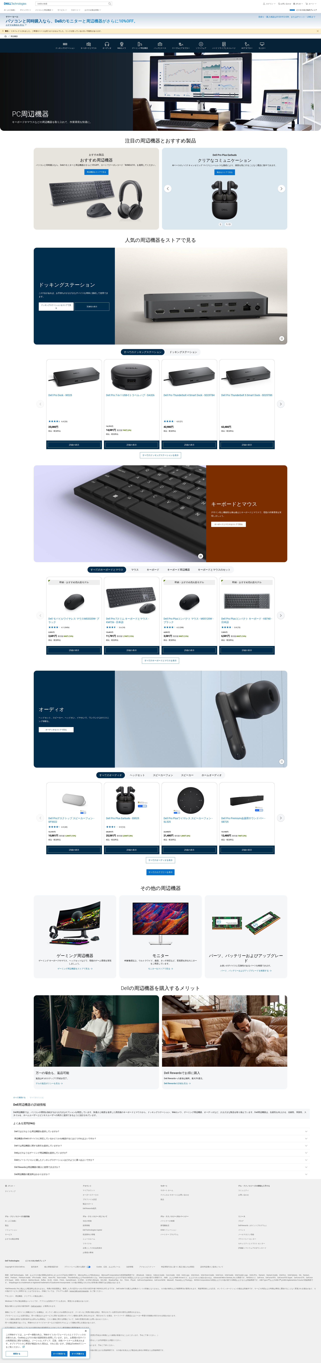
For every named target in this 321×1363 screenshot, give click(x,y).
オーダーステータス (91, 1195)
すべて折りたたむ (37, 1098)
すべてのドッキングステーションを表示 (160, 455)
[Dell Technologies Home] (15, 3)
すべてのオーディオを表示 (160, 860)
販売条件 (34, 1267)
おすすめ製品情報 (12, 1239)
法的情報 (129, 1267)
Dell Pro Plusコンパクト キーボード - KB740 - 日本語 (246, 620)
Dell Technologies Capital (92, 1230)
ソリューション (11, 1230)
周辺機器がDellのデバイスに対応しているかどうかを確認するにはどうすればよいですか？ (55, 1138)
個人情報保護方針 (51, 1267)
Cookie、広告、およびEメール (108, 1267)
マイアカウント (89, 1190)
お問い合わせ (243, 1195)
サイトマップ (10, 1191)
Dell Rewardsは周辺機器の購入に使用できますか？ (37, 1167)
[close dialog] (317, 31)
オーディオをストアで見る (56, 730)
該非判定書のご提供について (211, 1267)
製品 (7, 1225)
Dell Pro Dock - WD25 (60, 395)
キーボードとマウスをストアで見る (228, 524)
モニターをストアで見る (159, 968)
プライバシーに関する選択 (75, 1267)
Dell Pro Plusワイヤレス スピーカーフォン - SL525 (188, 820)
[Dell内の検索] (110, 4)
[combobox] (73, 4)
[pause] (220, 224)
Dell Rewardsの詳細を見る (176, 1083)
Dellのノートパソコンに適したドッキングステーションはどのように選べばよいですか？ (54, 1160)
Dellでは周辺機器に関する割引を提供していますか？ (38, 1145)
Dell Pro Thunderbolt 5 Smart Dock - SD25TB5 (246, 395)
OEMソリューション (168, 1230)
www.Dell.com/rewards (79, 1291)
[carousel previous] (168, 188)
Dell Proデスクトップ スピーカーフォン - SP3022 (71, 820)
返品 (162, 1199)
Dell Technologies (12, 1261)
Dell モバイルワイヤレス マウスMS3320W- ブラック (73, 620)
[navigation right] (272, 352)
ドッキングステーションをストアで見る (56, 306)
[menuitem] (25, 10)
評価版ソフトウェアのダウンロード (252, 1248)
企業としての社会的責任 (92, 1248)
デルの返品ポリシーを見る (48, 1083)
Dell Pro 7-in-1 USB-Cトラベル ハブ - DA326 (130, 395)
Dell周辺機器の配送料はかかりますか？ (32, 1174)
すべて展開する (19, 1098)
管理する (16, 1354)
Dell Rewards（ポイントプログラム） (253, 1225)
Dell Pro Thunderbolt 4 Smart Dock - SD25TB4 (189, 395)
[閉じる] (86, 1331)
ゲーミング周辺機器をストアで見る (74, 968)
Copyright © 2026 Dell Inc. (15, 1267)
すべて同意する (78, 1354)
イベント (241, 1230)
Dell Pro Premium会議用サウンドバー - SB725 (243, 820)
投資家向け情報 (89, 1234)
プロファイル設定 (90, 1199)
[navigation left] (49, 352)
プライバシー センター (247, 1239)
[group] (224, 189)
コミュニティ (243, 1190)
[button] (269, 3)
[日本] (6, 37)
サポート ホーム (166, 1190)
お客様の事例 (88, 1252)
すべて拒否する (59, 1354)
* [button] (70, 1077)
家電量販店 (164, 1225)
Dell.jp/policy (36, 1306)
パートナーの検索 (167, 1221)
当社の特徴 (87, 1221)
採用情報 (86, 1225)
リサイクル (87, 1243)
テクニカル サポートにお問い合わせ (174, 1195)
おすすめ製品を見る (15, 25)
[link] (284, 3)
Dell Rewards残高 (89, 1208)
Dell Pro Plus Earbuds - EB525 (122, 818)
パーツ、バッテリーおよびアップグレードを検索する (245, 970)
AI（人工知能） (11, 1221)
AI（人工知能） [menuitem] (10, 10)
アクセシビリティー (147, 1267)
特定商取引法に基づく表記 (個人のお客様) (177, 1267)
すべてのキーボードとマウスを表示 (160, 660)
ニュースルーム (89, 1239)
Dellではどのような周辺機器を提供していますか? (36, 1131)
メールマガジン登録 (246, 1234)
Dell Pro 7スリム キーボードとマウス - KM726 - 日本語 (127, 620)
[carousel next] (281, 188)
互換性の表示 (92, 307)
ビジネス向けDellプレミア (306, 10)
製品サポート (88, 1204)
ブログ (241, 1221)
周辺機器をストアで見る (96, 172)
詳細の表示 (74, 445)
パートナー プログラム (169, 1234)
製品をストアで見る (225, 172)
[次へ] (281, 404)
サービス (8, 1234)
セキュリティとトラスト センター (251, 1243)
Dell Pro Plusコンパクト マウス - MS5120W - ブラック (188, 620)
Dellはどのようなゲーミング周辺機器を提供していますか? (40, 1153)
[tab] (143, 352)
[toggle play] (281, 339)
